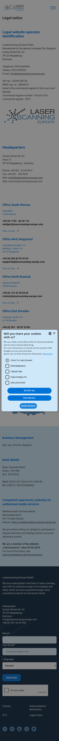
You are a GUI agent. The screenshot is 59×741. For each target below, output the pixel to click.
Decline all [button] (29, 398)
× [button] (54, 333)
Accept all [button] (29, 390)
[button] (29, 406)
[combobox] (49, 333)
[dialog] (30, 370)
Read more (48, 353)
